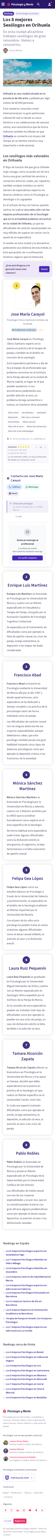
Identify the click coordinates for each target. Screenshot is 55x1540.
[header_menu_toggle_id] (3, 4)
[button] (18, 517)
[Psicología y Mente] (20, 4)
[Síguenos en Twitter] (11, 1510)
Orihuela (8, 136)
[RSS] (42, 1510)
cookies (6, 1534)
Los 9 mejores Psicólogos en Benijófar (26, 1397)
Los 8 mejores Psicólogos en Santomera (27, 1370)
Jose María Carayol (28, 314)
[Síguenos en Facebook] (5, 1510)
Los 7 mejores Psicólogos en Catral (25, 1384)
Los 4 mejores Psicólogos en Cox (23, 1365)
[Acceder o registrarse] (49, 4)
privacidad (40, 1531)
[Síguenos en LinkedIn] (17, 1510)
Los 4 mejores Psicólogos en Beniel (25, 1352)
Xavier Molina (15, 50)
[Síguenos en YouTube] (30, 1510)
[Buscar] (38, 4)
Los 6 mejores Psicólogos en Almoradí (26, 1379)
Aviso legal (29, 1531)
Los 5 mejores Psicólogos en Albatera (26, 1375)
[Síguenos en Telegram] (36, 1510)
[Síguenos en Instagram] (23, 1510)
